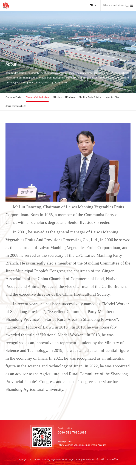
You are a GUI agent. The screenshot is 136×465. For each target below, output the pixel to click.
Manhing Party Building (90, 97)
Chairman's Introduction (37, 97)
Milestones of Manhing (64, 97)
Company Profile (13, 97)
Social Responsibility (15, 106)
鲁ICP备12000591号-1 (107, 459)
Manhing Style (113, 97)
